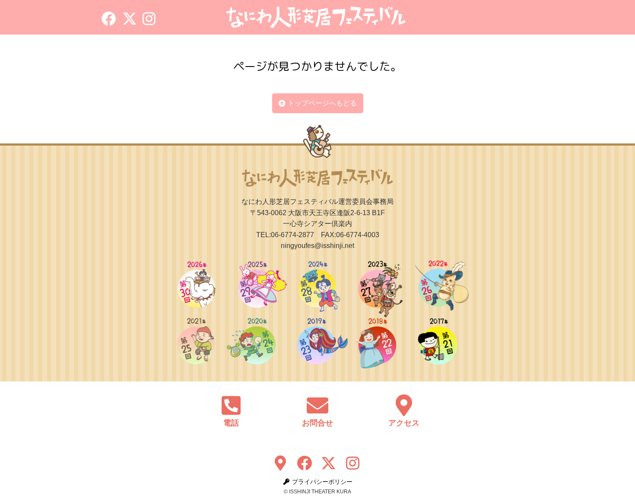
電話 (231, 423)
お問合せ (317, 423)
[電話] (231, 405)
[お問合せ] (317, 405)
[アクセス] (404, 405)
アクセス (403, 423)
